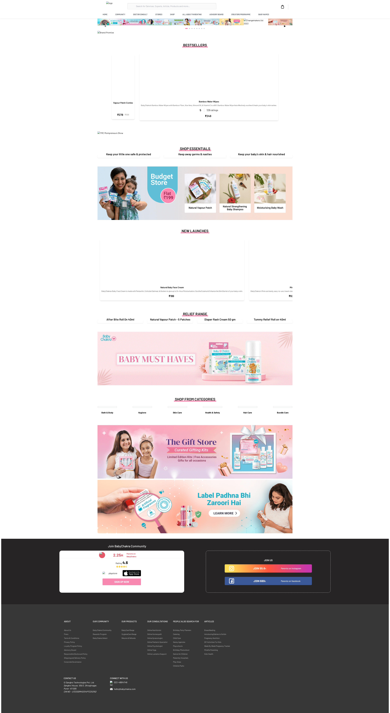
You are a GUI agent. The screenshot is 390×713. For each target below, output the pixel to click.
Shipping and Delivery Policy (75, 658)
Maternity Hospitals (180, 658)
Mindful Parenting (211, 650)
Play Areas (177, 662)
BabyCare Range (128, 630)
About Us (67, 630)
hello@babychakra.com (125, 689)
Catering (176, 634)
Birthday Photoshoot (181, 650)
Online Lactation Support (157, 654)
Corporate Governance (72, 662)
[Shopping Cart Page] (282, 6)
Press (66, 634)
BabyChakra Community (102, 630)
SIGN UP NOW (121, 581)
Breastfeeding (209, 630)
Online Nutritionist (154, 630)
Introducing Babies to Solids (215, 634)
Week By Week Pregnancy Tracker (217, 646)
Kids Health (208, 654)
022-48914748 (120, 682)
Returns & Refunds (129, 638)
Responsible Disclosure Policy (75, 654)
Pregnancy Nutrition (212, 638)
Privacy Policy (69, 642)
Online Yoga (151, 650)
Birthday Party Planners (182, 630)
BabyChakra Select (100, 638)
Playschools (178, 646)
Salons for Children (180, 654)
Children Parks (178, 666)
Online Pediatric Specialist (157, 642)
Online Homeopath (154, 634)
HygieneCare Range (129, 634)
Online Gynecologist (155, 638)
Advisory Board (70, 650)
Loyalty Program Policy (73, 646)
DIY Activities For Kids (212, 642)
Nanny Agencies (179, 642)
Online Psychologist (155, 646)
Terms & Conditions (71, 638)
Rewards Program (100, 634)
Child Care (177, 638)
